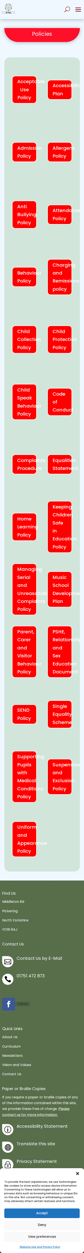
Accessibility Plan (62, 89)
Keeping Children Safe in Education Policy (62, 527)
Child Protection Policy (62, 339)
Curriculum (11, 1046)
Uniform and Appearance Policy (27, 839)
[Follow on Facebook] (8, 1004)
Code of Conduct (62, 402)
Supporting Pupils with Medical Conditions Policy (27, 776)
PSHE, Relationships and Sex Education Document (62, 651)
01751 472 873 (31, 976)
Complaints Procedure (27, 464)
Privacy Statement (37, 1161)
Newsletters (12, 1055)
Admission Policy (27, 152)
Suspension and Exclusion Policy (62, 776)
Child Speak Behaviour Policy (27, 402)
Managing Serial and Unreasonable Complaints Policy (27, 589)
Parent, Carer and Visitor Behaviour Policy (27, 651)
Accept (42, 1213)
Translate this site (36, 1144)
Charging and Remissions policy (62, 277)
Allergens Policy (62, 152)
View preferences (42, 1236)
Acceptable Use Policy (27, 89)
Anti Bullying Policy (26, 214)
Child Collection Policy (27, 339)
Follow (23, 1004)
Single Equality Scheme (62, 714)
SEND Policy (24, 714)
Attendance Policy (62, 214)
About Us (9, 1037)
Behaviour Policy (27, 277)
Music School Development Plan (62, 589)
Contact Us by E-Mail (39, 958)
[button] (77, 1173)
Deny (42, 1225)
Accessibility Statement (42, 1126)
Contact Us (11, 1074)
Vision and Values (16, 1064)
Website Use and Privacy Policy (40, 1247)
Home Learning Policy (27, 527)
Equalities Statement (62, 464)
